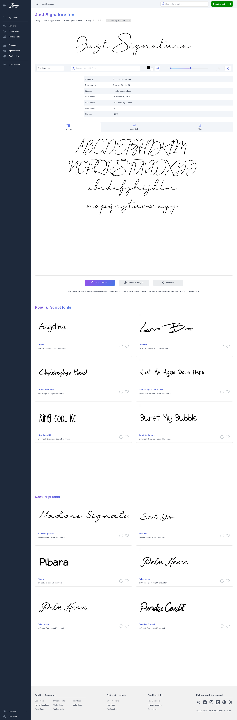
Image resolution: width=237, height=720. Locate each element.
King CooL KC (44, 435)
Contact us (152, 709)
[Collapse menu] (5, 6)
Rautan (43, 583)
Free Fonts (111, 705)
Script (115, 79)
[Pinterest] (224, 704)
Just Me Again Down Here (151, 390)
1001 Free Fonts (113, 701)
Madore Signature (46, 534)
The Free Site (112, 709)
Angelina (42, 344)
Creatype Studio (53, 20)
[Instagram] (211, 704)
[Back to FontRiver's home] (13, 5)
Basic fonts (39, 701)
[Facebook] (205, 704)
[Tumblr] (218, 704)
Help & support (154, 701)
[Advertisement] (58, 95)
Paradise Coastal (147, 624)
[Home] (36, 4)
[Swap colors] (157, 68)
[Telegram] (198, 704)
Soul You (143, 534)
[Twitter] (230, 704)
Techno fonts (58, 709)
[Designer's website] (128, 85)
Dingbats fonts (59, 701)
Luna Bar (143, 344)
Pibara (41, 579)
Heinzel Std (44, 538)
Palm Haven (144, 579)
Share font (170, 283)
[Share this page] (228, 68)
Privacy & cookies (155, 705)
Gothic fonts (58, 705)
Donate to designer (136, 283)
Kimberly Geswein (148, 394)
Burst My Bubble (147, 435)
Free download (101, 283)
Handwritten (126, 79)
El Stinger (43, 394)
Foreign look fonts (42, 705)
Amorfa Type (145, 583)
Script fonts (39, 709)
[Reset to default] (219, 68)
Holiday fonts (77, 705)
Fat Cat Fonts (146, 348)
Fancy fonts (76, 701)
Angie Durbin (45, 348)
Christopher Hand (46, 390)
